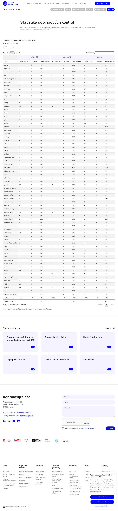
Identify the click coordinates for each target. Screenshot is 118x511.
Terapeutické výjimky (56, 492)
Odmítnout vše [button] (102, 502)
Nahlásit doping (102, 3)
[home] (10, 3)
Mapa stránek (110, 328)
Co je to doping (57, 471)
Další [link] (111, 305)
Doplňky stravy (57, 488)
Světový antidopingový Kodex (73, 476)
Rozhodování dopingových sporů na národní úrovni (75, 487)
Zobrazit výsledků (12, 53)
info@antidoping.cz (23, 412)
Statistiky (111, 9)
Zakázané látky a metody (58, 475)
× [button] (114, 474)
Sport (6, 61)
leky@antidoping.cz (26, 416)
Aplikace (83, 3)
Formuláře (72, 471)
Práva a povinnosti (78, 9)
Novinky (87, 471)
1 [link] (106, 305)
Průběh (68, 9)
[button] (33, 3)
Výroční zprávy (74, 494)
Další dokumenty (74, 491)
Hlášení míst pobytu (57, 9)
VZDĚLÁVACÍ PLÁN (41, 471)
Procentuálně (44, 61)
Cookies (5, 488)
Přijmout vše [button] (102, 496)
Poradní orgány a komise (9, 475)
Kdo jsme (6, 471)
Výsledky (89, 9)
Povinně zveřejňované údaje (9, 480)
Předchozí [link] (99, 305)
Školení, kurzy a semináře (41, 478)
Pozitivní (34, 61)
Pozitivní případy (100, 9)
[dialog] (102, 490)
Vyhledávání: (90, 53)
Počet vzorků (24, 61)
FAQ (53, 485)
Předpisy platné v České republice (74, 481)
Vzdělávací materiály (39, 483)
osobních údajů (89, 428)
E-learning (39, 474)
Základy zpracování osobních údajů (9, 485)
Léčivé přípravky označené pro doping (57, 481)
